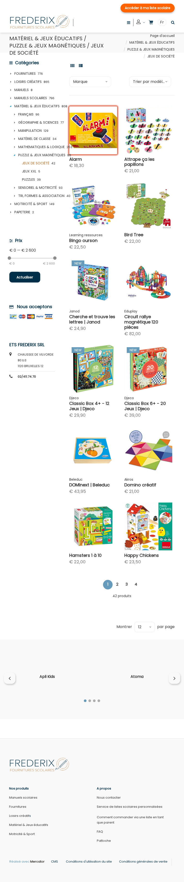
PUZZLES (28, 179)
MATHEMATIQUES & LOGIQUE (41, 146)
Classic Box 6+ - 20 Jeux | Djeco (145, 406)
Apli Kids (47, 676)
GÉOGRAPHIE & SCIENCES (38, 122)
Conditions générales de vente (143, 861)
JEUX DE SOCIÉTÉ (35, 163)
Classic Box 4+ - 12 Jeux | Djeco (89, 406)
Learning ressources (86, 235)
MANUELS (21, 89)
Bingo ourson (83, 240)
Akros (128, 479)
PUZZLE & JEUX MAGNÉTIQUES (151, 49)
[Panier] (151, 22)
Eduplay (130, 311)
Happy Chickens (141, 555)
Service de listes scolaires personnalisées (129, 806)
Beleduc (76, 479)
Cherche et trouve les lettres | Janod (92, 319)
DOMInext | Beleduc (89, 485)
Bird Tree (133, 235)
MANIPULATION (30, 130)
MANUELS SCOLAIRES (30, 98)
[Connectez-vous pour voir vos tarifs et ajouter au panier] (109, 146)
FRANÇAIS (26, 114)
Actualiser (25, 277)
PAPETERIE (22, 212)
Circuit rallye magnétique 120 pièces (141, 322)
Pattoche (104, 840)
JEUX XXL (29, 171)
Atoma (137, 676)
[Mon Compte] (140, 22)
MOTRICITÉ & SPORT (30, 204)
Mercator (37, 861)
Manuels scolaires (23, 797)
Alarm (75, 159)
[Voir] (109, 134)
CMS (54, 861)
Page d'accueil (162, 35)
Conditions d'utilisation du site (89, 861)
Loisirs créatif (19, 815)
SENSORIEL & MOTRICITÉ (37, 187)
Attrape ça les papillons (139, 161)
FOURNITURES (25, 73)
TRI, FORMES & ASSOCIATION (41, 195)
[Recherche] (172, 22)
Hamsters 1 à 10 (85, 555)
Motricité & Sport (22, 834)
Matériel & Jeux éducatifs (28, 825)
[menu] (128, 22)
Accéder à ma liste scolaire (147, 8)
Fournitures (17, 806)
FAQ (100, 831)
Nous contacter (109, 797)
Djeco (74, 398)
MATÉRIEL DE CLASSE (34, 138)
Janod (74, 311)
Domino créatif (140, 485)
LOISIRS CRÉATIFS (28, 81)
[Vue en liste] (81, 65)
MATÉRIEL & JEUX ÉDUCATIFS (152, 42)
